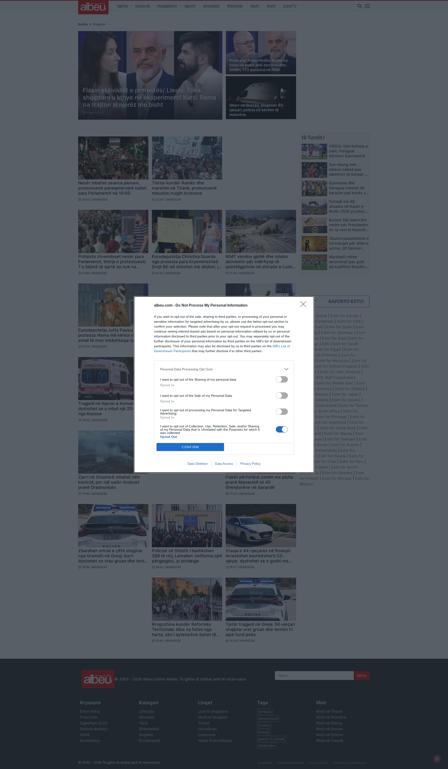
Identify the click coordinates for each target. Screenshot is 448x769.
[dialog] (224, 384)
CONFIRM (190, 447)
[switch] (282, 379)
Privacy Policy (250, 463)
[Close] (304, 305)
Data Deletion (198, 463)
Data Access (224, 463)
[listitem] (224, 369)
